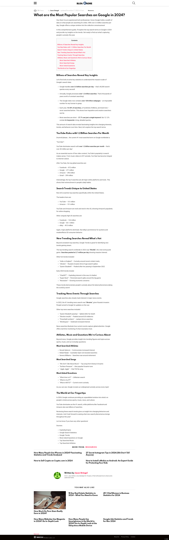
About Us (116, 536)
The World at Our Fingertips (66, 68)
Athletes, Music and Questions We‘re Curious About (74, 58)
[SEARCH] (133, 3)
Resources (91, 447)
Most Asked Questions (67, 66)
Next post (36, 534)
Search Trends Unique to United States (70, 50)
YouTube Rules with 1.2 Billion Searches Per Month (74, 47)
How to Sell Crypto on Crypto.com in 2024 (53, 461)
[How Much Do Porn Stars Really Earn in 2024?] (50, 500)
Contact (133, 536)
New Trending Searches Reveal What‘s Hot (71, 52)
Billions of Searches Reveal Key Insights (70, 44)
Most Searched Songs (67, 63)
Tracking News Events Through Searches (70, 55)
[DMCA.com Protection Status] (38, 537)
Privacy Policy (125, 536)
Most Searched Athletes (68, 60)
